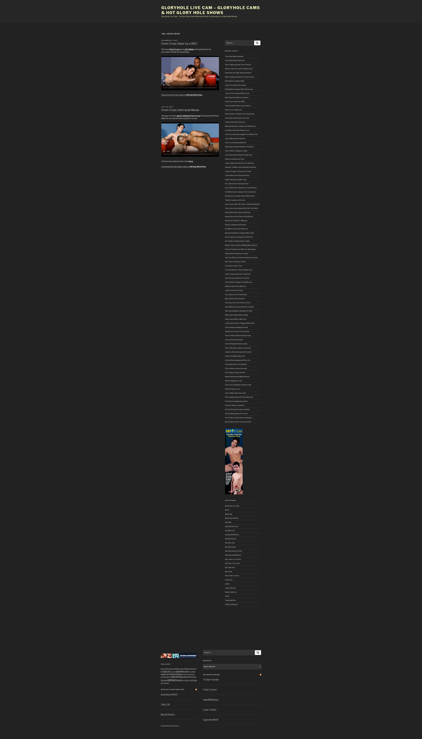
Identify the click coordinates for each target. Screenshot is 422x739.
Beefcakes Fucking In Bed (234, 81)
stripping (166, 683)
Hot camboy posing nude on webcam (238, 418)
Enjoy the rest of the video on (181, 95)
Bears (227, 510)
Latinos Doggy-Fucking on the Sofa (238, 171)
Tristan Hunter (211, 679)
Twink (227, 596)
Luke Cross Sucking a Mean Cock (237, 93)
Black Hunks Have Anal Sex (235, 299)
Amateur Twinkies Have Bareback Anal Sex (240, 167)
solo (190, 671)
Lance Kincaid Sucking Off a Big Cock (238, 155)
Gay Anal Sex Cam (231, 526)
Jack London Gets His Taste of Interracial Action (242, 204)
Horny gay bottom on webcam (236, 364)
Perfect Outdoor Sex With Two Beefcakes (240, 249)
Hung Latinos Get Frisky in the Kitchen (239, 216)
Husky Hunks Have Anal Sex (235, 122)
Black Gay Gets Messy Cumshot (236, 97)
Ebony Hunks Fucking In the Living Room (240, 114)
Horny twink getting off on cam (236, 413)
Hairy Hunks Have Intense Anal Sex (237, 212)
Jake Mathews (210, 699)
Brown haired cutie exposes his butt (238, 422)
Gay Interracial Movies (233, 555)
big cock (166, 671)
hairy (162, 683)
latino (187, 680)
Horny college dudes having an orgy (238, 335)
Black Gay (228, 514)
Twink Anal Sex (230, 600)
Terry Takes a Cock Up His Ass (236, 294)
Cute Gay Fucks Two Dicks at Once (238, 303)
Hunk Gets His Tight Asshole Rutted (238, 73)
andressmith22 (169, 694)
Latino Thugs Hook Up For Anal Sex (238, 274)
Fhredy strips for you (232, 389)
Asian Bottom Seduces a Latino (236, 253)
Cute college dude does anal (235, 393)
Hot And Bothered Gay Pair (235, 60)
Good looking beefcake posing (236, 344)
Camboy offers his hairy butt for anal (238, 352)
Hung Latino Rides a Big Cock (235, 319)
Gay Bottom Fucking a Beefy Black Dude (240, 196)
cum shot (173, 671)
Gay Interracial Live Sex (233, 551)
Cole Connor (210, 689)
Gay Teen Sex (230, 567)
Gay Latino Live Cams (233, 559)
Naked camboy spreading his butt (237, 376)
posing (181, 669)
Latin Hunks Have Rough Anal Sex (237, 175)
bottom (194, 671)
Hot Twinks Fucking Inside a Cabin (237, 241)
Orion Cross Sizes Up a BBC (179, 43)
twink (184, 674)
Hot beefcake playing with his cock (237, 360)
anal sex (171, 680)
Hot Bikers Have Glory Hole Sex (236, 229)
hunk (183, 680)
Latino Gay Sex (230, 588)
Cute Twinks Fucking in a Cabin (236, 151)
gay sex (163, 669)
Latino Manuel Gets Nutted (235, 138)
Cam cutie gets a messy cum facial (237, 348)
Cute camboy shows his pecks (236, 368)
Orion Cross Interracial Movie (180, 110)
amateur (176, 669)
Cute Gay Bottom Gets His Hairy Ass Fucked (241, 257)
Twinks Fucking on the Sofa (235, 200)
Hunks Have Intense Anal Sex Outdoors (239, 147)
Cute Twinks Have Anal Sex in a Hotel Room (241, 188)
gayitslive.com (182, 671)
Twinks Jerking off (231, 604)
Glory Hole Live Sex (232, 576)
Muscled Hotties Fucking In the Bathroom (240, 126)
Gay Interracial (230, 547)
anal (177, 674)
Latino (227, 584)
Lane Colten (209, 709)
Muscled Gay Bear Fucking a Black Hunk (239, 233)
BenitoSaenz (168, 714)
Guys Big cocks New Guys (172, 689)
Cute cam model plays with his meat (238, 385)
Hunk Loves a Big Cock (233, 110)
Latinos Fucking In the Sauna (235, 85)
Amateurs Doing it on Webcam (236, 220)
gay (172, 669)
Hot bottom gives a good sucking (237, 409)
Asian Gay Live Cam (232, 506)
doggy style (165, 674)
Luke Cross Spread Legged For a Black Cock (241, 134)
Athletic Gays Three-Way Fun (235, 286)
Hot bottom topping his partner (236, 401)
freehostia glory (165, 725)
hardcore (168, 669)
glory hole (228, 571)
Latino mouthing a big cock (235, 356)
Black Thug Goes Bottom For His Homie (239, 77)
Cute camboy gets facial (234, 340)
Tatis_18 (165, 704)
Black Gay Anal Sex (232, 518)
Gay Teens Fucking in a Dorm (235, 262)
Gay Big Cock (230, 530)
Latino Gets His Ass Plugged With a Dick (240, 323)
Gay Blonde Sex (230, 539)
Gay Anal (228, 522)
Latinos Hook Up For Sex (234, 290)
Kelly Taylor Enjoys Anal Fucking (236, 315)
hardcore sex (188, 669)
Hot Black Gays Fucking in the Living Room (240, 192)
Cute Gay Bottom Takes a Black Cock (238, 270)
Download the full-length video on (183, 167)
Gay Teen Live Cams (232, 563)
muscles (189, 674)
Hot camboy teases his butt (235, 372)
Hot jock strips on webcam (234, 405)
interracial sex (191, 677)
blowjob (179, 680)
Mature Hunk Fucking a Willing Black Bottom (241, 245)
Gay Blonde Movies (232, 535)
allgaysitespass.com (179, 677)
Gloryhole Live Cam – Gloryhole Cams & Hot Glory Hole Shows (210, 10)
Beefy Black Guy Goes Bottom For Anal (239, 307)
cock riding (193, 680)
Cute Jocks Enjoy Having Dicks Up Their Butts (241, 208)
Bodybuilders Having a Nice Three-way (239, 89)
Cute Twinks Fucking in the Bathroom (238, 282)
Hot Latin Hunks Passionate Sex (237, 184)
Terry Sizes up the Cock (233, 266)
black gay (164, 680)
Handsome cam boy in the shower (237, 331)
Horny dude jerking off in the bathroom (239, 397)
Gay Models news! (211, 674)
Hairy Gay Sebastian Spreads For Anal (238, 311)
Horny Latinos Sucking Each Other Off (239, 237)
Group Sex (229, 580)
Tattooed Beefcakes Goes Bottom (238, 106)
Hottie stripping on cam (233, 381)
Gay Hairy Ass (230, 543)
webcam (172, 674)
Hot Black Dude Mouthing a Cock (237, 130)
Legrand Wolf (210, 719)
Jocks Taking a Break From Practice (238, 65)
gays (181, 674)
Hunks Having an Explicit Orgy (235, 179)
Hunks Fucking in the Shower (235, 225)
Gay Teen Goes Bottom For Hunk (237, 278)
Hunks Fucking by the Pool (234, 159)
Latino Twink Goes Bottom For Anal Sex (239, 163)
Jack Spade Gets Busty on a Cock (237, 118)
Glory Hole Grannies (174, 725)
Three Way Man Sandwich (234, 56)
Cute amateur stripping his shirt (236, 327)
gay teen (168, 677)
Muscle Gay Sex (231, 592)
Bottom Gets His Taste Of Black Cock (239, 69)
